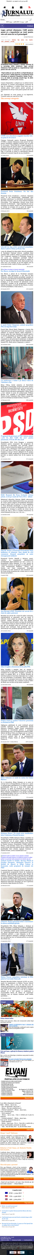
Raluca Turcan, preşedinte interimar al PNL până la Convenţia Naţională (17, 978)
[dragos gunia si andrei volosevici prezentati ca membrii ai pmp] (17, 719)
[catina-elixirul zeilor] (17, 1017)
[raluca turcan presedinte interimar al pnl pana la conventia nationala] (17, 975)
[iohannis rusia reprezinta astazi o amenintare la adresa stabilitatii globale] (17, 920)
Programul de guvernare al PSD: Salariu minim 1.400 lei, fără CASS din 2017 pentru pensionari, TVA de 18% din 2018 (17, 437)
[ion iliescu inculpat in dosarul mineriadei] (12, 269)
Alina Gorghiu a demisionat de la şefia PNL (15, 667)
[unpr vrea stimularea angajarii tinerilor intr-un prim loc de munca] (17, 134)
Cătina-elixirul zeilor (6, 1018)
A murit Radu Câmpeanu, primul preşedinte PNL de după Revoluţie (17, 326)
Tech (3, 1035)
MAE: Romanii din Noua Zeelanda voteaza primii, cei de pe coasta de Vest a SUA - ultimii (17, 496)
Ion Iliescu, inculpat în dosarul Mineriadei (15, 271)
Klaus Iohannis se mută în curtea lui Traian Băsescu (17, 778)
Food (3, 1002)
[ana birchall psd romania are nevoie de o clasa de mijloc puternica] (17, 609)
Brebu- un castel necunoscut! (9, 1206)
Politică (30, 26)
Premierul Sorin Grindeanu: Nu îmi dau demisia (17, 192)
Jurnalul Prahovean (28, 37)
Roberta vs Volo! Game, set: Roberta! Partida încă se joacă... (15, 1149)
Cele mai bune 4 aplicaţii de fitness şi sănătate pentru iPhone (17, 1052)
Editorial (30, 1130)
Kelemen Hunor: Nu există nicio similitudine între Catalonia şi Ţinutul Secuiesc (17, 834)
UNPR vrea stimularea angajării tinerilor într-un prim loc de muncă (17, 136)
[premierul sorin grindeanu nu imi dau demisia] (17, 189)
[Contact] (21, 7)
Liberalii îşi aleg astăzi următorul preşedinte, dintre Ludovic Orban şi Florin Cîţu (17, 248)
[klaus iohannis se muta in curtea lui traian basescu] (17, 776)
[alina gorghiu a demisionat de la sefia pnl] (17, 665)
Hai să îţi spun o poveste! (9, 1164)
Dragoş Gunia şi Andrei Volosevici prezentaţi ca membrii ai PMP (17, 721)
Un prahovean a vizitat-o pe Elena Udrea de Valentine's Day (17, 381)
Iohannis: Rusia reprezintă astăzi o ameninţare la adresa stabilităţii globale (17, 922)
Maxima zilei (28, 1179)
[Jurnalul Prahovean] (4, 7)
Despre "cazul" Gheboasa (9, 1133)
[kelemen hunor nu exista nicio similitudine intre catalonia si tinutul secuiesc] (17, 831)
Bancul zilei (29, 1098)
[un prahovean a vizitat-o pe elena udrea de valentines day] (17, 379)
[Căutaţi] (30, 20)
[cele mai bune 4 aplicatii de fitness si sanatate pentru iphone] (17, 1049)
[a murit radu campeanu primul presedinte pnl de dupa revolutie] (17, 323)
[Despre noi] (13, 7)
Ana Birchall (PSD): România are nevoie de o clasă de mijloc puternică (17, 612)
